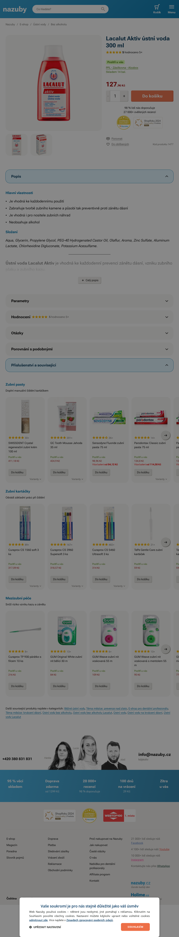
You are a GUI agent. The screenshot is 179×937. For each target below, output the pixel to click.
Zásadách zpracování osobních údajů (89, 920)
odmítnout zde (38, 920)
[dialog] (89, 917)
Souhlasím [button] (135, 926)
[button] (45, 927)
